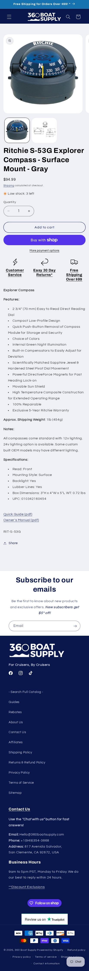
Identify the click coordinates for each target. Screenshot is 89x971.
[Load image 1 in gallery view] (17, 130)
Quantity (9, 202)
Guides (14, 702)
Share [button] (13, 543)
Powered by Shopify (50, 950)
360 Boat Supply (25, 950)
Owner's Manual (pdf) (21, 520)
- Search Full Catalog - (26, 692)
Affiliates (15, 742)
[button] (9, 17)
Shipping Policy (20, 752)
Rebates (15, 712)
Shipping (8, 185)
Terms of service (46, 957)
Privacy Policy (19, 772)
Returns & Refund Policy (27, 762)
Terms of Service (21, 782)
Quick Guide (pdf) (17, 514)
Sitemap (15, 792)
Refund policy (76, 950)
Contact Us (17, 732)
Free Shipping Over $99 (74, 274)
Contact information (46, 963)
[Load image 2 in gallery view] (44, 130)
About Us (16, 722)
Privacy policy (22, 957)
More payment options (44, 250)
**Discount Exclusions (27, 887)
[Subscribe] (75, 626)
